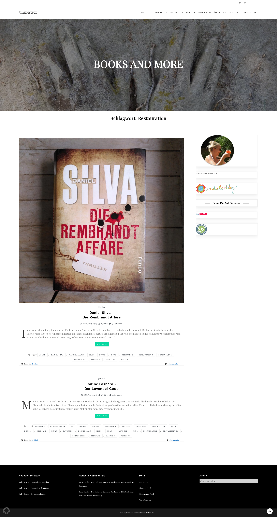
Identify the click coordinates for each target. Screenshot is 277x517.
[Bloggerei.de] (201, 213)
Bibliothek (159, 12)
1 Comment (117, 395)
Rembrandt (127, 355)
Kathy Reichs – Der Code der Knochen (34, 482)
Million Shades (151, 513)
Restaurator (165, 355)
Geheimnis (141, 426)
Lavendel (68, 431)
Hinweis (27, 431)
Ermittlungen (57, 426)
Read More (102, 344)
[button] (6, 510)
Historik (41, 431)
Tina (106, 323)
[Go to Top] (269, 511)
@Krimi (101, 378)
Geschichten (158, 426)
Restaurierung (170, 431)
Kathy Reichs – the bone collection (32, 494)
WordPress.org (145, 500)
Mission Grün (205, 12)
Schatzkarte (79, 436)
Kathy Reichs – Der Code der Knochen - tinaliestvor (99, 482)
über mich (219, 12)
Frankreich (111, 426)
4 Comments (117, 323)
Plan (109, 431)
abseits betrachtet (238, 12)
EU (72, 426)
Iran (91, 355)
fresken (126, 426)
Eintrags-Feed (145, 488)
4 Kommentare (173, 364)
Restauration (146, 355)
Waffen (124, 360)
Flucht (95, 426)
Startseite (146, 12)
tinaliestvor (28, 12)
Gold (173, 426)
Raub (135, 431)
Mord (113, 355)
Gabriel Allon (76, 355)
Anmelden (143, 482)
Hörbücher (187, 12)
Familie (82, 426)
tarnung (110, 436)
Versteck (125, 436)
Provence (122, 431)
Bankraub (40, 426)
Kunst (102, 355)
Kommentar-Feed (146, 494)
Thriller (101, 307)
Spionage (96, 360)
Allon (42, 355)
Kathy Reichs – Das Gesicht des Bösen (34, 488)
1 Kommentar (174, 440)
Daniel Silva (57, 355)
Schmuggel (80, 360)
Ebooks (173, 12)
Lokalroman (84, 431)
